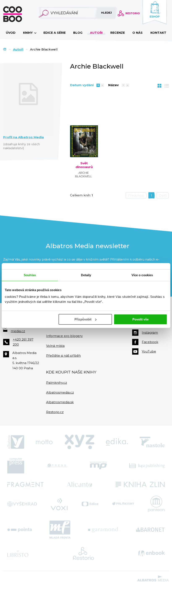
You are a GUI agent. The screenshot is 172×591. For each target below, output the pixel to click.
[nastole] (152, 442)
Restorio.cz (55, 412)
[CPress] (57, 466)
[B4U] (147, 466)
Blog (77, 33)
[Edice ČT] (90, 503)
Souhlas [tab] (30, 275)
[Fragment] (25, 484)
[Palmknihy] (123, 503)
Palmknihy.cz (56, 383)
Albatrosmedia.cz (60, 392)
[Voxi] (59, 503)
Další (163, 195)
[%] (84, 130)
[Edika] (117, 442)
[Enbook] (151, 553)
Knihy (28, 33)
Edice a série (54, 33)
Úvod (11, 33)
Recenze (117, 33)
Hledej (106, 12)
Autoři (96, 33)
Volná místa (55, 346)
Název (113, 85)
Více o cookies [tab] (142, 275)
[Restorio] (83, 553)
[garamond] (103, 529)
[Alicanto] (79, 484)
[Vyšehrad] (22, 503)
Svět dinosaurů (84, 165)
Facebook (150, 342)
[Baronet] (150, 529)
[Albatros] (15, 442)
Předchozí (136, 195)
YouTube (149, 351)
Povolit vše (140, 319)
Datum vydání (82, 85)
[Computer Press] (15, 466)
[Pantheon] (156, 503)
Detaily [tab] (86, 275)
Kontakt (158, 33)
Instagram (150, 332)
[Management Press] (98, 466)
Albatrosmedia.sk (60, 402)
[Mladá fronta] (60, 529)
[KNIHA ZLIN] (140, 484)
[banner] (19, 14)
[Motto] (44, 442)
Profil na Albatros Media (23, 137)
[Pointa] (19, 529)
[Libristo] (18, 553)
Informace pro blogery (64, 336)
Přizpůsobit (82, 319)
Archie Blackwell (83, 174)
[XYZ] (79, 442)
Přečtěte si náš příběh (63, 356)
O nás (137, 33)
